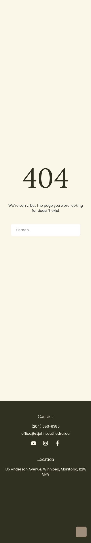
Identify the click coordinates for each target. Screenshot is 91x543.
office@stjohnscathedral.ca (45, 433)
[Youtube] (33, 443)
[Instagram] (45, 443)
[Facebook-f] (57, 443)
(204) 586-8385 (46, 426)
